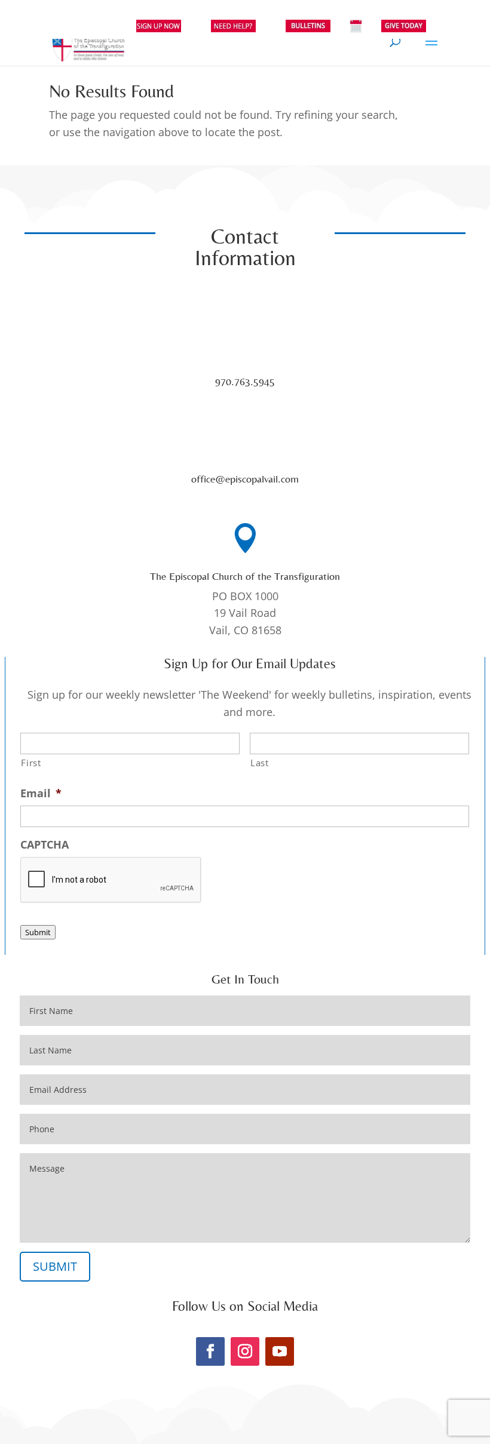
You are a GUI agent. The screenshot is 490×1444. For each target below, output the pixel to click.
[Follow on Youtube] (279, 1351)
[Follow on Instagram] (245, 1351)
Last (259, 763)
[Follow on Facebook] (210, 1351)
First (31, 763)
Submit (38, 932)
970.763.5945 (245, 381)
